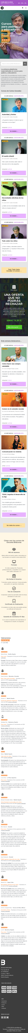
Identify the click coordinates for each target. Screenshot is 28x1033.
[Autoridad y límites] (14, 105)
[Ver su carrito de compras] (22, 8)
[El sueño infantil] (14, 147)
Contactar (4, 1008)
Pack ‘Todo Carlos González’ (8, 678)
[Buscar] (25, 64)
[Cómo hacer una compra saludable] (14, 354)
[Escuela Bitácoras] (2, 8)
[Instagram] (2, 1017)
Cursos (3, 1004)
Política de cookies (16, 1030)
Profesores (4, 1002)
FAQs (3, 1006)
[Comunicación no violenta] (14, 442)
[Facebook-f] (5, 1017)
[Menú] (26, 8)
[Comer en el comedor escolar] (14, 399)
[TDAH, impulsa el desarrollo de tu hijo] (14, 485)
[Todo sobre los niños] (14, 231)
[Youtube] (7, 1017)
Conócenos (4, 1001)
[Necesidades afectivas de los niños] (14, 188)
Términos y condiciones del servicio (11, 1029)
